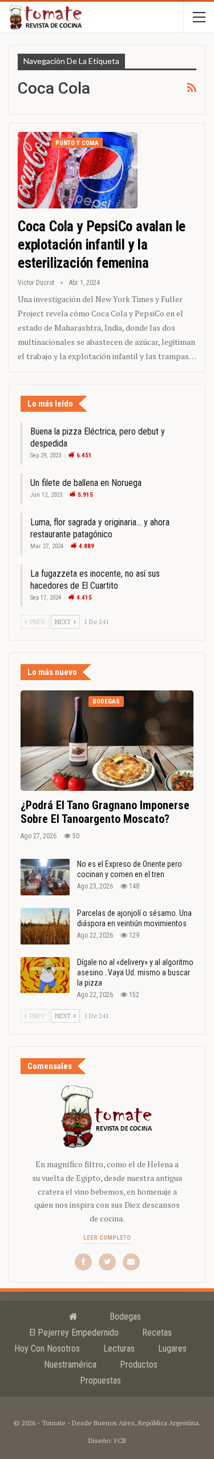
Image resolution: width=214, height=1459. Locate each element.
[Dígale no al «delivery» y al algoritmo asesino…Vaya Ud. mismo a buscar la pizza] (45, 975)
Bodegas (106, 701)
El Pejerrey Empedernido (74, 1332)
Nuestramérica (70, 1364)
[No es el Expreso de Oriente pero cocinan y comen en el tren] (45, 877)
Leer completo (107, 1237)
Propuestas (100, 1380)
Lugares (172, 1348)
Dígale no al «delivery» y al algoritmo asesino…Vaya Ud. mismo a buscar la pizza (135, 972)
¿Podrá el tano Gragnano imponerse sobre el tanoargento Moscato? (105, 812)
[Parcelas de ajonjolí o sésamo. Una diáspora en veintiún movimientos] (45, 926)
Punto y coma (77, 143)
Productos (139, 1364)
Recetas (157, 1332)
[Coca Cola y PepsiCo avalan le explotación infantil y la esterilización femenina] (78, 170)
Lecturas (119, 1348)
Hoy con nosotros (47, 1348)
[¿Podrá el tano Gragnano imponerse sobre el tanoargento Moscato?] (107, 740)
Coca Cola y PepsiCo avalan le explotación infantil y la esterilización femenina (101, 244)
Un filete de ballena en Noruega (86, 482)
